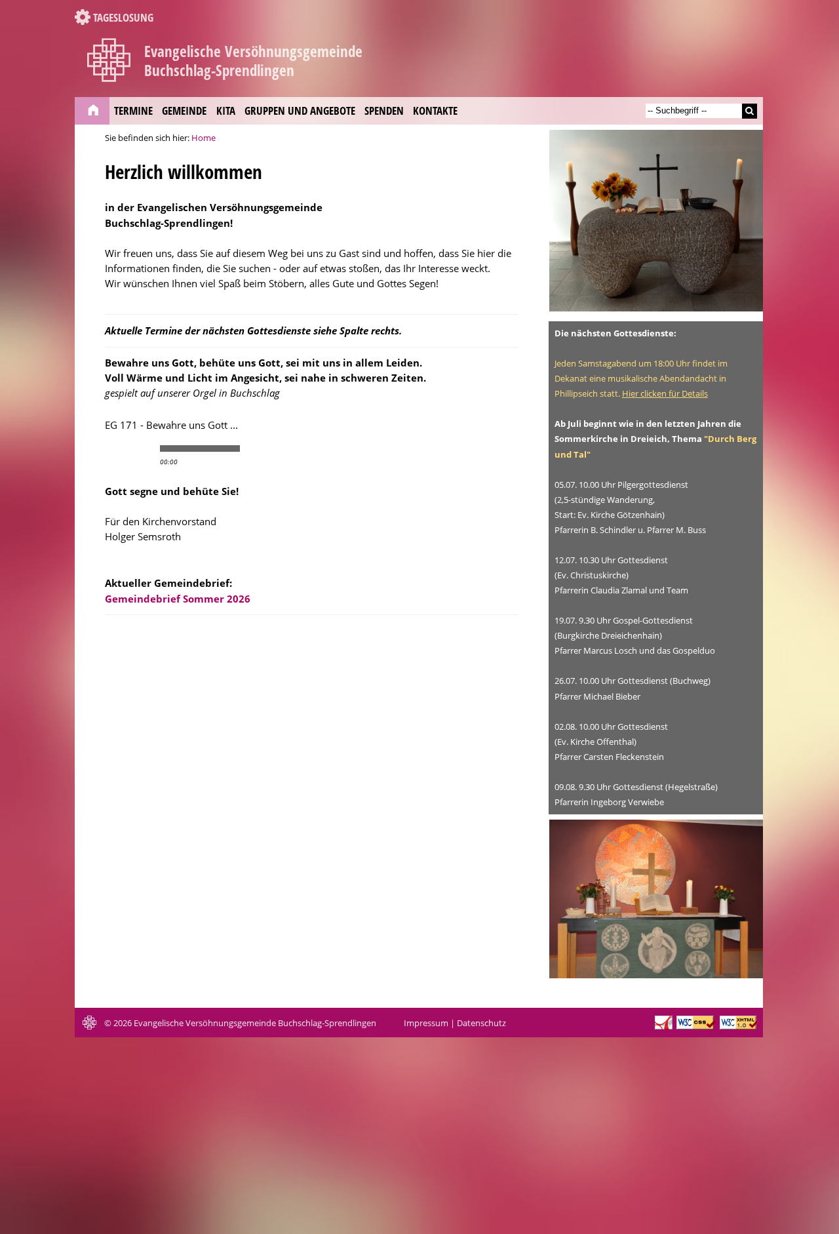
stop (143, 448)
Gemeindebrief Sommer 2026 (177, 598)
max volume (303, 448)
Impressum (426, 1023)
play (120, 448)
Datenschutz (481, 1023)
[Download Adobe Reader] (663, 1026)
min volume (251, 448)
